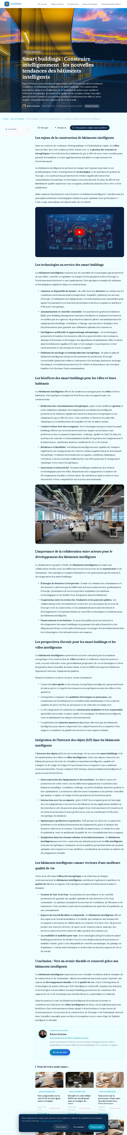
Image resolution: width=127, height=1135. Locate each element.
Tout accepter (97, 1127)
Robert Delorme (33, 106)
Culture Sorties (57, 4)
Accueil (5, 119)
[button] (79, 232)
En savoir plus (60, 1052)
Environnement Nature (111, 4)
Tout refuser (61, 1127)
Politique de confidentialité (51, 1121)
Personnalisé (78, 1127)
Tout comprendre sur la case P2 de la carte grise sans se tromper (49, 1098)
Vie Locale (42, 4)
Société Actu (73, 4)
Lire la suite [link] (42, 1114)
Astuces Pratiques (90, 4)
